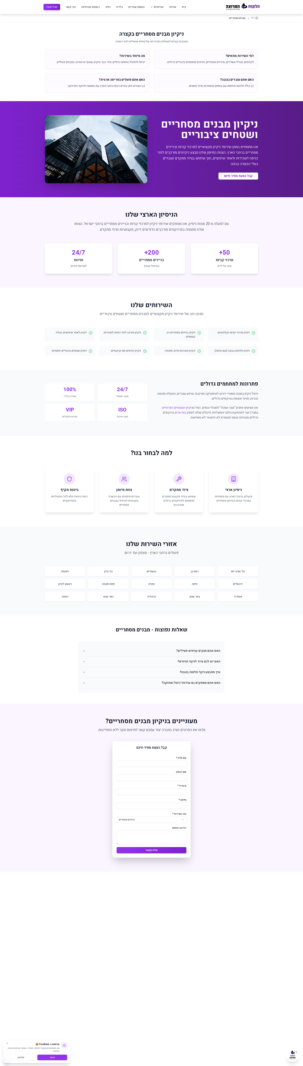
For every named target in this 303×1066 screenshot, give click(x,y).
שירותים (159, 7)
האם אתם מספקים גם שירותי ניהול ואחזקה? (191, 682)
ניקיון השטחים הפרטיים (177, 407)
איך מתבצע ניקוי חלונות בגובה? (200, 672)
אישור (52, 1057)
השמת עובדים (136, 7)
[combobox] (151, 820)
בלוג (107, 7)
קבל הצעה (51, 7)
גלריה (119, 7)
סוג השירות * (179, 814)
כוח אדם (180, 412)
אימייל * (181, 786)
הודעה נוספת (179, 828)
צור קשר (71, 7)
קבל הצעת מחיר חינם (238, 176)
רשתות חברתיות (90, 7)
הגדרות (21, 1057)
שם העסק (181, 772)
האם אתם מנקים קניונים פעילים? (198, 650)
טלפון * (182, 800)
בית (184, 7)
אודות (172, 7)
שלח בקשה (152, 850)
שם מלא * (181, 758)
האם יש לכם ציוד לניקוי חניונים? (198, 661)
